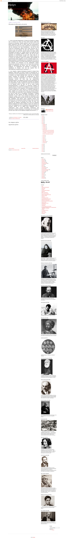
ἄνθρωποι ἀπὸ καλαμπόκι (45, 187)
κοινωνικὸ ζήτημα (44, 170)
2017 (43, 146)
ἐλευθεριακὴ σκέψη (17, 118)
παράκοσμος (43, 205)
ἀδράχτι (12, 4)
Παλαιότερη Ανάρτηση (35, 148)
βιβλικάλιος (43, 191)
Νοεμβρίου (44, 125)
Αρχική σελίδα (23, 148)
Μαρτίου (44, 140)
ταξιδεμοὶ (43, 209)
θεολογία (43, 166)
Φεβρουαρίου (45, 141)
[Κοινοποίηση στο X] (25, 117)
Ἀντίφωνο (43, 189)
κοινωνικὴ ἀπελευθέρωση (45, 169)
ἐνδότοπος (43, 196)
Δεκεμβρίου (44, 124)
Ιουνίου (44, 136)
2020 (43, 123)
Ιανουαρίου (44, 142)
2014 (43, 150)
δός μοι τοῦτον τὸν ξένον (45, 193)
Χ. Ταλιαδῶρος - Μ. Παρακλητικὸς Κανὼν (48, 132)
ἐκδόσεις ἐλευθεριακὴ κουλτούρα (46, 194)
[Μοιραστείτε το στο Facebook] (26, 117)
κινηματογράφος (44, 167)
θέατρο (43, 165)
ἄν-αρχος (43, 160)
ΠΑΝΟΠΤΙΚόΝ (44, 204)
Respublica (43, 213)
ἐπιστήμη (43, 164)
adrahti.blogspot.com (50, 109)
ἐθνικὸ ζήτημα (13, 118)
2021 (43, 122)
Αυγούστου (44, 129)
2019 (43, 144)
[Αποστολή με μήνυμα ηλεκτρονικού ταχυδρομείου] (23, 117)
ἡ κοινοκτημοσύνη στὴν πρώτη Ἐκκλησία (48, 130)
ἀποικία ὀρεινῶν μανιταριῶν (46, 190)
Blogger (34, 537)
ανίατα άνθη (43, 188)
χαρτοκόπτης (43, 211)
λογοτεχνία (43, 171)
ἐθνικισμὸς (43, 161)
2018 (43, 145)
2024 (43, 118)
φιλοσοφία (43, 178)
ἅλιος (42, 186)
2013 (43, 151)
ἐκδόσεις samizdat (44, 195)
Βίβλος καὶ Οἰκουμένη (45, 192)
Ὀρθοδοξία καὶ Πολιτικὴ (45, 203)
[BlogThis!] (24, 117)
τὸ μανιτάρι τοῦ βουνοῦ (45, 210)
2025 (43, 117)
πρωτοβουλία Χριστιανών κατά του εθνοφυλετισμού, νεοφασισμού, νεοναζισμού (49, 207)
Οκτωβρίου (44, 126)
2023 (43, 119)
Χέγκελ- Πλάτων (44, 212)
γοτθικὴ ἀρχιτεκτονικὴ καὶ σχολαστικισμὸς (48, 131)
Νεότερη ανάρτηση (11, 148)
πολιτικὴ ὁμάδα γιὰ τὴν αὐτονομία (46, 206)
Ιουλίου (44, 135)
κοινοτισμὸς (43, 168)
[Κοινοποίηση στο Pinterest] (27, 117)
